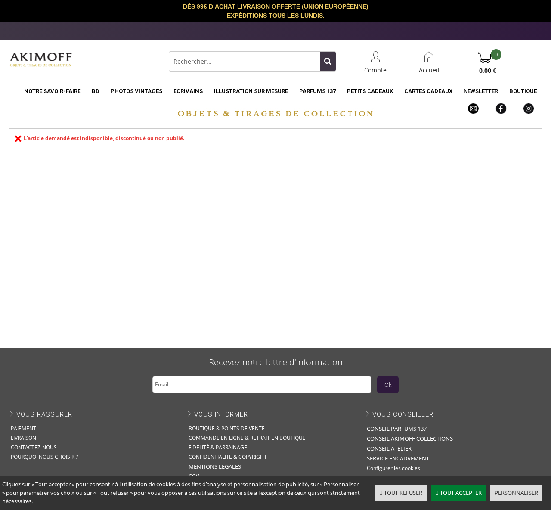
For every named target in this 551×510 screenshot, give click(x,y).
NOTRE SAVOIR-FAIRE (52, 91)
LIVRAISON (23, 438)
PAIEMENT (23, 428)
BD (95, 91)
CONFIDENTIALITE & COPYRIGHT (228, 456)
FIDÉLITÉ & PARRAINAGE (218, 447)
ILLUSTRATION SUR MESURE (251, 91)
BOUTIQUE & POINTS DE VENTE (227, 428)
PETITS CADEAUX (370, 91)
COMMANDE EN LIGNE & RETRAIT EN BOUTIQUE (247, 438)
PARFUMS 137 (317, 91)
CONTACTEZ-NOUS (34, 447)
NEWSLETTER (481, 91)
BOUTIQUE (523, 91)
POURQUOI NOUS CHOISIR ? (44, 456)
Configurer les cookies (393, 468)
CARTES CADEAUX (428, 91)
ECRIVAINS (188, 91)
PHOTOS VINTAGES (136, 91)
